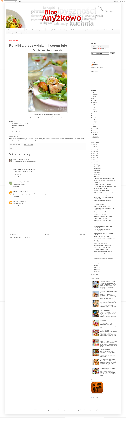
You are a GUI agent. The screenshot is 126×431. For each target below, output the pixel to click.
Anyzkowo (15, 144)
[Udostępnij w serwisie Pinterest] (32, 145)
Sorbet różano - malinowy (100, 195)
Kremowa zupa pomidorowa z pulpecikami (104, 238)
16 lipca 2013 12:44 (24, 182)
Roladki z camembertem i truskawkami (103, 258)
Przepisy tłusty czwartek (54, 29)
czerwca (96, 261)
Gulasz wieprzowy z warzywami (102, 206)
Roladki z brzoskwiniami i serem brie (103, 216)
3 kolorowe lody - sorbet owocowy (102, 254)
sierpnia (96, 174)
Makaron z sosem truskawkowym (108, 340)
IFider (27, 33)
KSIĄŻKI (95, 134)
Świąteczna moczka (105, 310)
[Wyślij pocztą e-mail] (25, 145)
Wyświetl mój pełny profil (97, 67)
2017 (94, 155)
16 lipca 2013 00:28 (24, 159)
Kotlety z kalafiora (104, 330)
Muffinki (94, 108)
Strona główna (12, 29)
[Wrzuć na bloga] (27, 145)
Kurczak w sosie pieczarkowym (108, 301)
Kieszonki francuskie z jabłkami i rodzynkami (105, 186)
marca (95, 267)
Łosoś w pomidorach (105, 349)
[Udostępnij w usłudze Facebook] (30, 145)
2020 (94, 149)
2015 (94, 159)
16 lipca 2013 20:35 (24, 201)
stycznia (96, 271)
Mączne (94, 104)
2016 (94, 157)
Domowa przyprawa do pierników (108, 291)
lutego (95, 269)
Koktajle (95, 100)
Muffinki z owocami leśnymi (101, 188)
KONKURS (95, 132)
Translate (103, 48)
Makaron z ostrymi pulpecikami (101, 190)
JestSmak (16, 182)
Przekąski (95, 121)
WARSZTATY (96, 138)
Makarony (95, 102)
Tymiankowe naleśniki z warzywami (103, 251)
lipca (95, 176)
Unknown (15, 191)
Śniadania (95, 128)
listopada (96, 168)
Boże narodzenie (31, 29)
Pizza (94, 115)
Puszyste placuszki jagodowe (101, 236)
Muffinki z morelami (99, 204)
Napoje (94, 109)
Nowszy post (13, 234)
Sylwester (41, 29)
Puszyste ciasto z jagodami (100, 212)
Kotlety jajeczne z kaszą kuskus (102, 247)
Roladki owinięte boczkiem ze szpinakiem (104, 193)
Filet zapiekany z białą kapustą (107, 359)
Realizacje (19, 33)
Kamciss (15, 159)
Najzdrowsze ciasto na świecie (107, 368)
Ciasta (94, 93)
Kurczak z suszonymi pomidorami (102, 245)
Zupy (94, 130)
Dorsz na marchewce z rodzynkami (102, 256)
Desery (94, 96)
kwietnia (96, 265)
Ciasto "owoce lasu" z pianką (101, 243)
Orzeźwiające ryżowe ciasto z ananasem (104, 178)
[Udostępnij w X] (28, 145)
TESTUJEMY (96, 136)
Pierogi (94, 113)
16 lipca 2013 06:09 (31, 169)
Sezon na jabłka (84, 29)
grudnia (96, 166)
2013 (94, 164)
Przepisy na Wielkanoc (70, 29)
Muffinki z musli (98, 224)
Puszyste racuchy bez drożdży (107, 281)
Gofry (94, 98)
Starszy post (82, 234)
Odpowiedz (16, 164)
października (97, 170)
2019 (94, 151)
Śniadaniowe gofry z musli (100, 214)
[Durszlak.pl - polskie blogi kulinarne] (94, 397)
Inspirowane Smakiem (19, 169)
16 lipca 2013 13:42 (24, 191)
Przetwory (95, 119)
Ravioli (94, 123)
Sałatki (94, 126)
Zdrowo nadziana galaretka (101, 249)
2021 (94, 147)
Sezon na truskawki (110, 29)
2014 (94, 162)
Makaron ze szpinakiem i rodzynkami (103, 184)
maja (95, 263)
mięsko (15, 148)
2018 (94, 153)
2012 (94, 274)
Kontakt (21, 29)
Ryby (94, 124)
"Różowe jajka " (104, 320)
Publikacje (11, 33)
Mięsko (94, 106)
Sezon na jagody (96, 29)
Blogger (99, 410)
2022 (94, 144)
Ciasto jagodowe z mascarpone (102, 241)
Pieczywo (95, 111)
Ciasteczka (95, 94)
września (96, 172)
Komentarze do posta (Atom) (22, 237)
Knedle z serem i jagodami (100, 218)
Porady (94, 117)
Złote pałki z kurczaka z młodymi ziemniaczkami (102, 230)
